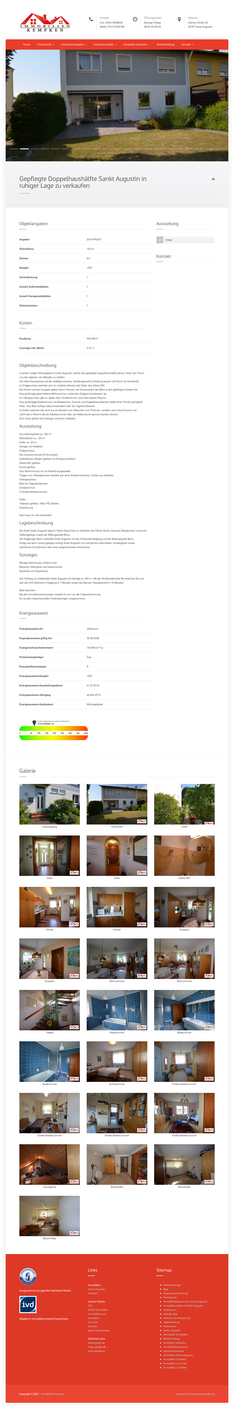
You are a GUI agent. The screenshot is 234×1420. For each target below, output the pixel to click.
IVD (90, 1305)
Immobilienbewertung (175, 1347)
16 (168, 148)
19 (199, 148)
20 (209, 148)
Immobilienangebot (73, 44)
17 (178, 148)
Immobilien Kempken (53, 1394)
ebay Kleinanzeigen (99, 1330)
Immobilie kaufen (104, 44)
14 (148, 148)
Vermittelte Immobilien (175, 1334)
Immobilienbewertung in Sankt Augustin (185, 1301)
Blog (165, 1289)
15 (158, 148)
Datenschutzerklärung (175, 1293)
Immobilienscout (97, 1314)
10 (106, 148)
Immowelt (93, 1318)
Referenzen (169, 1326)
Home (26, 44)
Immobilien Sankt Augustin (178, 1355)
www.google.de (96, 1342)
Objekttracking (171, 1322)
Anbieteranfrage (172, 1285)
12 (127, 148)
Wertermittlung (165, 44)
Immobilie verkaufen (135, 44)
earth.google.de (96, 1351)
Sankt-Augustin (96, 1289)
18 (189, 148)
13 (137, 148)
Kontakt (186, 44)
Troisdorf (93, 1293)
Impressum (169, 1309)
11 (117, 148)
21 (219, 148)
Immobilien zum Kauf (175, 1363)
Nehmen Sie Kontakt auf (176, 1318)
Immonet (93, 1322)
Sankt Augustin (171, 1330)
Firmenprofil (44, 44)
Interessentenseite (173, 1351)
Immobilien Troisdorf (174, 1359)
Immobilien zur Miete (175, 1367)
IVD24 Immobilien (98, 1309)
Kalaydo (92, 1326)
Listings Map (170, 1314)
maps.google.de (97, 1347)
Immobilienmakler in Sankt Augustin (183, 1305)
